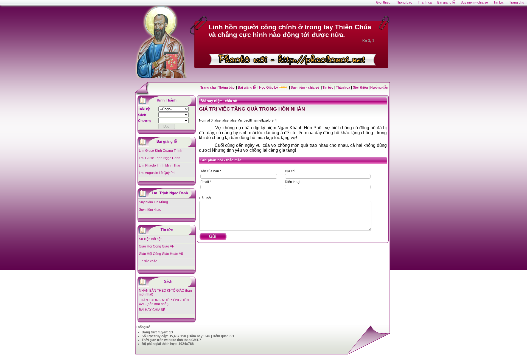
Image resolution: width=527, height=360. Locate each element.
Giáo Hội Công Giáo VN (157, 246)
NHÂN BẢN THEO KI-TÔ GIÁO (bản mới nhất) (165, 292)
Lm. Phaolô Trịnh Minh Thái (159, 165)
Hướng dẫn (379, 87)
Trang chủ (208, 87)
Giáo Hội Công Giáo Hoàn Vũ (161, 254)
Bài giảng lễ (247, 87)
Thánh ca (343, 87)
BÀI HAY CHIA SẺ (152, 310)
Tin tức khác (148, 261)
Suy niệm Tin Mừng (153, 202)
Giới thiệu (360, 87)
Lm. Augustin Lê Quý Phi (157, 173)
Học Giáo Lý (269, 87)
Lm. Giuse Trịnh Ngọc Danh (159, 158)
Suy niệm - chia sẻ (305, 87)
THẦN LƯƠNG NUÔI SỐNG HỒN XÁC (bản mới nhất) (164, 302)
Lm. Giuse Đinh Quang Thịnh (160, 151)
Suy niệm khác (150, 210)
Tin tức (328, 87)
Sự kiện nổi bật (150, 239)
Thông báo (226, 87)
